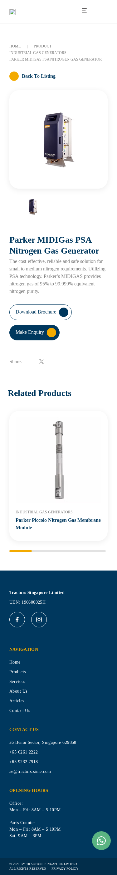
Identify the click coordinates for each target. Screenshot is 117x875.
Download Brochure (36, 311)
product (42, 46)
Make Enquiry (30, 332)
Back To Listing (39, 76)
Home (15, 46)
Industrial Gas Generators (37, 53)
